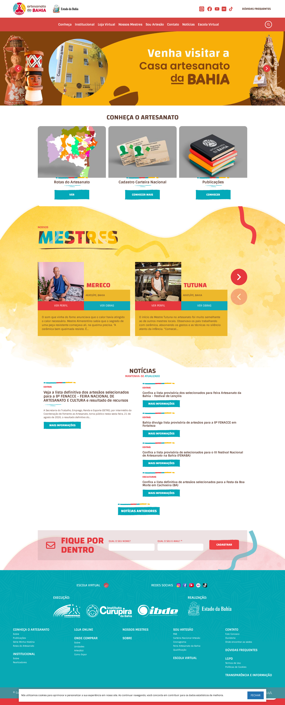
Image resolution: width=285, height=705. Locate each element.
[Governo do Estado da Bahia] (65, 9)
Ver (71, 194)
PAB (175, 634)
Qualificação (179, 649)
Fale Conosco (232, 634)
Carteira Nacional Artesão (186, 638)
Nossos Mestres (130, 24)
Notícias (188, 24)
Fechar (255, 695)
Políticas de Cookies (235, 667)
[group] (142, 68)
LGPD (229, 659)
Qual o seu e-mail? (170, 541)
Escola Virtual (208, 24)
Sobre (16, 634)
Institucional (85, 24)
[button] (18, 68)
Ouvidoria (230, 638)
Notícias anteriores (139, 511)
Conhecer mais (142, 194)
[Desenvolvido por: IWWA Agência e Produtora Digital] (267, 693)
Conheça (65, 24)
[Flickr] (224, 9)
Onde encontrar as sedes (238, 642)
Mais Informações (62, 425)
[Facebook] (209, 9)
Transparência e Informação (248, 675)
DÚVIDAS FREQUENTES (256, 9)
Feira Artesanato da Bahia (186, 645)
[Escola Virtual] (106, 585)
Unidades (79, 646)
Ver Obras (107, 305)
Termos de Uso (233, 663)
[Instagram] (202, 9)
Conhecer (213, 194)
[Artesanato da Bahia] (29, 8)
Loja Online (83, 630)
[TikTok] (231, 9)
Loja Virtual (106, 24)
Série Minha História (24, 642)
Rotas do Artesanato (23, 645)
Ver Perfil (61, 305)
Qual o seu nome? (120, 541)
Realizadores (20, 662)
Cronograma (179, 642)
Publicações (19, 638)
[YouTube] (217, 9)
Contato (173, 24)
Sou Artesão (155, 24)
